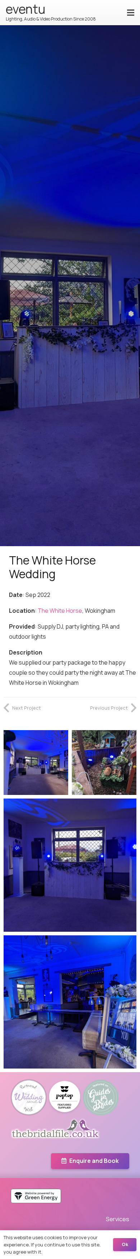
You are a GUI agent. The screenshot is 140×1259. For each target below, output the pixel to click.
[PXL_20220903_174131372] (70, 1002)
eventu (25, 9)
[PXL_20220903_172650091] (70, 865)
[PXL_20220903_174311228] (104, 762)
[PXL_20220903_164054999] (36, 762)
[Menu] (130, 13)
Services (117, 1219)
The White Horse (60, 611)
